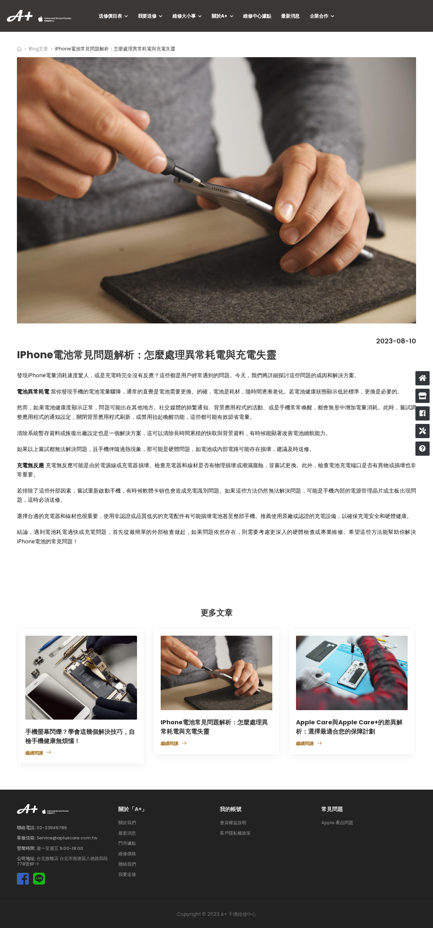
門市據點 (127, 843)
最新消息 (290, 16)
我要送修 (147, 16)
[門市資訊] (422, 396)
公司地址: (26, 859)
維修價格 (127, 854)
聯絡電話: (26, 827)
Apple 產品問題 (337, 822)
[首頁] (422, 378)
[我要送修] (422, 431)
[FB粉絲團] (422, 413)
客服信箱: (26, 838)
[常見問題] (422, 449)
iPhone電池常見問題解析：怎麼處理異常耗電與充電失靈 (146, 354)
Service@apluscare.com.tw (67, 838)
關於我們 (127, 822)
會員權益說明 (233, 822)
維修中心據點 (257, 16)
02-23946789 (52, 827)
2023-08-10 (396, 341)
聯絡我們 (127, 864)
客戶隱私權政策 (235, 833)
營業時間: (26, 848)
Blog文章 (38, 48)
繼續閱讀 (34, 753)
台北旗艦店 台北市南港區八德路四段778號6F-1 (62, 861)
